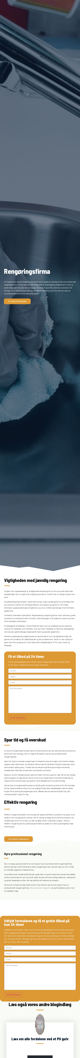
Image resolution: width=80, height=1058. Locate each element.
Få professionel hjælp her (40, 888)
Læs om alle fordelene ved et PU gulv (39, 1039)
